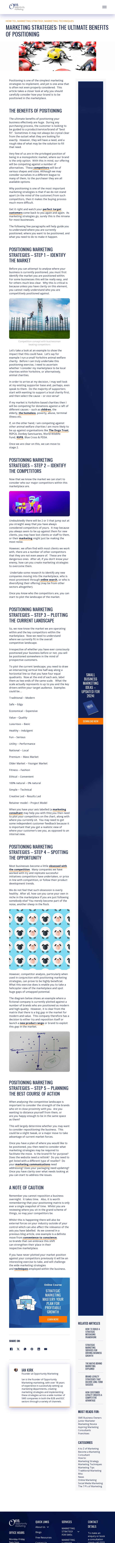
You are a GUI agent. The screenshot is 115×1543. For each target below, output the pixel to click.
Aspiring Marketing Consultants (88, 1429)
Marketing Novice (87, 1424)
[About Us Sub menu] (48, 1528)
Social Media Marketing (90, 1483)
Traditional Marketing (89, 1470)
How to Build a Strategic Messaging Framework (92, 1333)
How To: (11, 21)
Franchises (83, 1433)
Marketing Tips (86, 1467)
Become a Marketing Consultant (89, 1453)
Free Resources (43, 1537)
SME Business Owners (90, 1417)
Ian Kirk (27, 1370)
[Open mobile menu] (104, 7)
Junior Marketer (86, 1420)
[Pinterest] (32, 1349)
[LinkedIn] (39, 1349)
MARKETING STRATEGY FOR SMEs (68, 1531)
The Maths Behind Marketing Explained (93, 1366)
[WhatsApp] (25, 1349)
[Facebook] (11, 1349)
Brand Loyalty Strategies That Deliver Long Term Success (94, 1380)
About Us (40, 1527)
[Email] (46, 1349)
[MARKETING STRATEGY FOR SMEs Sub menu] (78, 1533)
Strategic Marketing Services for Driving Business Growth (93, 1350)
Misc (80, 1473)
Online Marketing (87, 1480)
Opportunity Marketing (46, 1373)
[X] (18, 1349)
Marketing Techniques (59, 21)
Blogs (38, 1532)
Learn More (53, 1319)
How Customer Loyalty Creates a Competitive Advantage (93, 1396)
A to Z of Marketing (88, 1448)
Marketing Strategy (30, 21)
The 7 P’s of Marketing (90, 1486)
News (81, 1476)
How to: (82, 1458)
